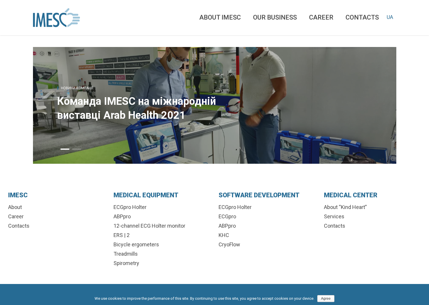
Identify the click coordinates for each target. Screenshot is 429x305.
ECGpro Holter (130, 207)
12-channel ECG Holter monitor (149, 226)
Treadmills (126, 254)
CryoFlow (229, 244)
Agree (326, 299)
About (15, 207)
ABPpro (122, 216)
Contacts (362, 17)
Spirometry (126, 263)
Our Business (275, 17)
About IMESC (220, 17)
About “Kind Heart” (345, 207)
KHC (224, 235)
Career (321, 17)
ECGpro (227, 216)
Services (334, 216)
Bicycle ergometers (136, 244)
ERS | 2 (122, 235)
